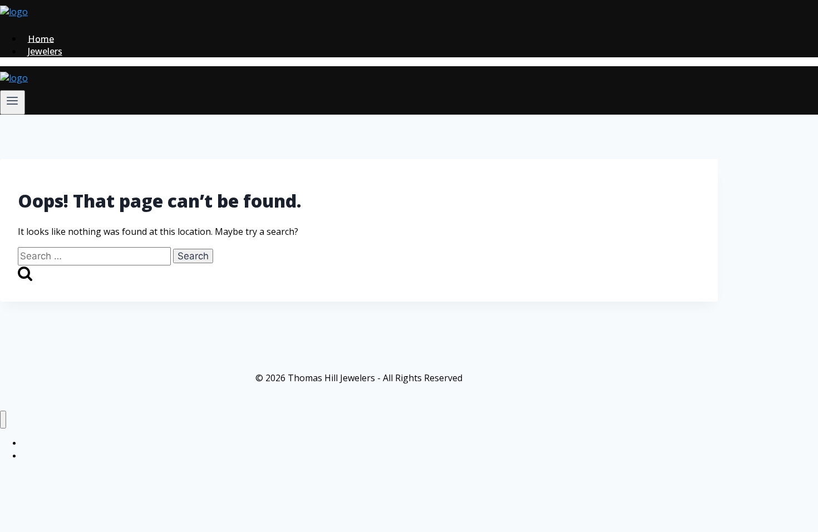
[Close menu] (3, 420)
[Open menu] (12, 102)
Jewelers (45, 51)
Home (41, 38)
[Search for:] (95, 256)
